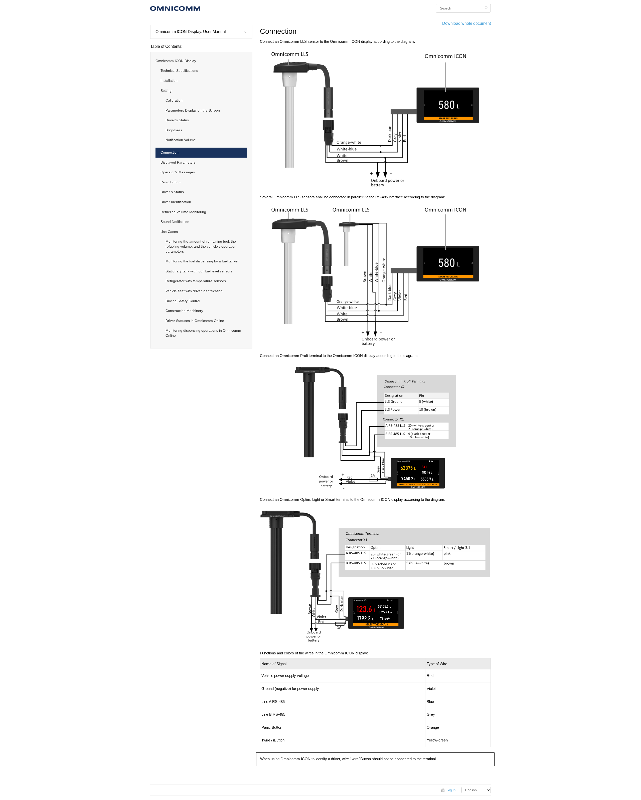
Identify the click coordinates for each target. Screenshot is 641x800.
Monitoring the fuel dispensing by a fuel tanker (202, 261)
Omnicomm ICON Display (175, 61)
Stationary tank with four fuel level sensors (199, 271)
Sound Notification (175, 222)
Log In (450, 790)
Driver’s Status (177, 120)
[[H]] (204, 8)
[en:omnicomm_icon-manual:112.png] (375, 576)
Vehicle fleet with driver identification (194, 291)
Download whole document (466, 23)
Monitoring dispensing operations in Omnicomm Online (203, 332)
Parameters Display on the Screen (193, 110)
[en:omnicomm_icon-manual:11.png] (375, 277)
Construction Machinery (184, 311)
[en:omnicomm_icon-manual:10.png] (375, 119)
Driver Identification (176, 202)
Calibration (174, 100)
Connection (170, 152)
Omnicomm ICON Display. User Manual (190, 32)
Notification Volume (181, 140)
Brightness (174, 130)
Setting (166, 91)
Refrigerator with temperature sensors (196, 281)
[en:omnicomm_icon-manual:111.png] (375, 427)
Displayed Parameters (178, 162)
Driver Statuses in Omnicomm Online (195, 321)
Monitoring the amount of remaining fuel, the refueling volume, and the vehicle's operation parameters (201, 246)
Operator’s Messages (178, 172)
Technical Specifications (179, 71)
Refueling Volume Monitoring (183, 212)
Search (487, 8)
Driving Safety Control (183, 301)
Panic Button (171, 182)
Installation (169, 81)
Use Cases (169, 232)
